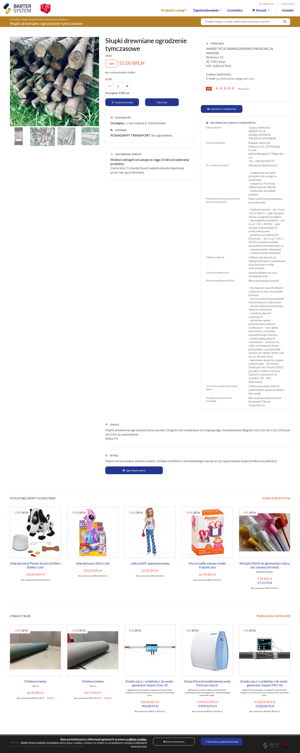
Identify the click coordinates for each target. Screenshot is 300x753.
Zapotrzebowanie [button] (205, 10)
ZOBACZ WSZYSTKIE (276, 498)
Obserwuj (162, 102)
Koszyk (261, 10)
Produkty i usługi (19, 19)
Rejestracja (288, 3)
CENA (108, 55)
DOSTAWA (120, 130)
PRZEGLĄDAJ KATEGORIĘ (273, 616)
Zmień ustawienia (175, 741)
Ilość (108, 79)
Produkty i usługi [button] (173, 10)
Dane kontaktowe (215, 142)
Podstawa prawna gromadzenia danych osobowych (223, 200)
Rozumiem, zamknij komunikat (223, 741)
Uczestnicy (235, 10)
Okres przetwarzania (217, 272)
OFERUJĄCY (217, 43)
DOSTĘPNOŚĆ (122, 117)
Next (105, 80)
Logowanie (268, 3)
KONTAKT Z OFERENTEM (223, 109)
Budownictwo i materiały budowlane (48, 19)
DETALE (113, 455)
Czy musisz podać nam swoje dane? (222, 387)
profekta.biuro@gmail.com (235, 78)
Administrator (213, 127)
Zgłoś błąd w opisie (136, 470)
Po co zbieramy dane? (217, 165)
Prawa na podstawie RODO (220, 280)
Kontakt (288, 10)
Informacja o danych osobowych (233, 122)
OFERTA (114, 424)
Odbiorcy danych (215, 257)
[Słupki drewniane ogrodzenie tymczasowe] (54, 81)
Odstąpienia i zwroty (128, 154)
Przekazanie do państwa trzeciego (219, 399)
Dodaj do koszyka (124, 102)
